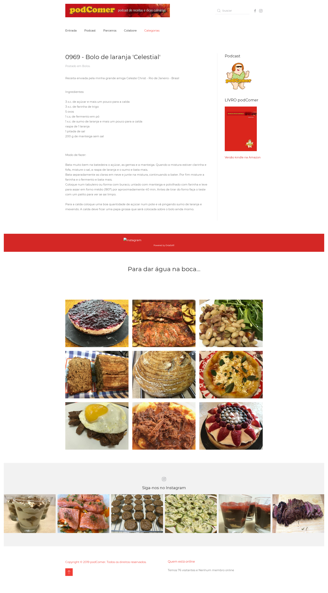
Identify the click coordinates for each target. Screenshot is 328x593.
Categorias (151, 30)
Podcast (90, 30)
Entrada (71, 30)
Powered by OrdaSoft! (164, 245)
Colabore (130, 30)
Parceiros (109, 30)
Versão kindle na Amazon (243, 157)
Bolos (86, 66)
